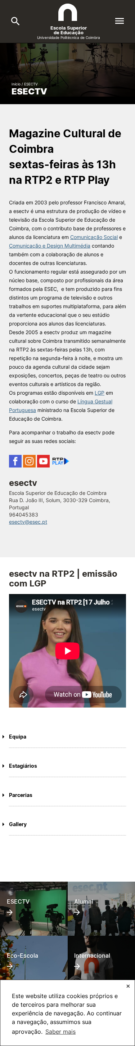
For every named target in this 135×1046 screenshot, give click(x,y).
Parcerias (20, 795)
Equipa (17, 736)
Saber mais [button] (60, 1031)
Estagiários (23, 766)
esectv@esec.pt (28, 522)
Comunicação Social (94, 237)
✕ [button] (128, 986)
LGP (99, 393)
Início (16, 84)
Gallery (18, 824)
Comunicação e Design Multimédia (49, 246)
